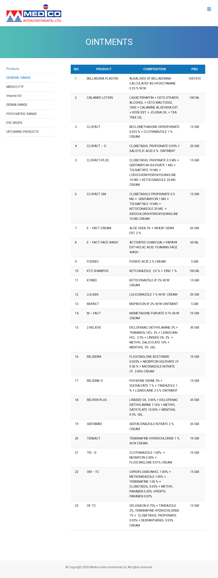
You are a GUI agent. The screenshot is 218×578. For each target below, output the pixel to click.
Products (12, 69)
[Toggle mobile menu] (209, 9)
